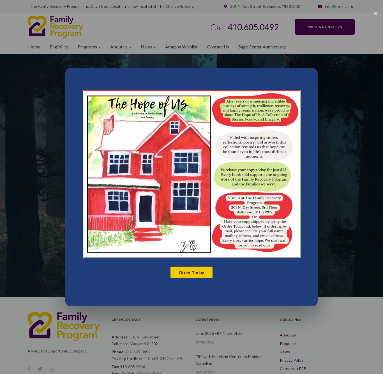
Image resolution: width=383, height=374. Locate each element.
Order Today (191, 272)
